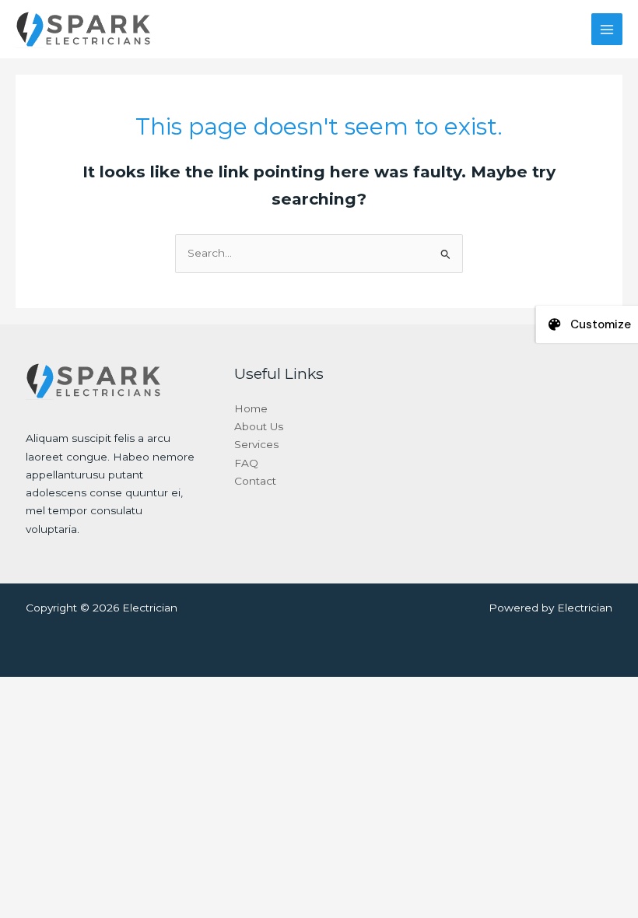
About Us (258, 426)
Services (256, 444)
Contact (255, 481)
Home (251, 408)
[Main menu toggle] (607, 29)
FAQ (246, 463)
